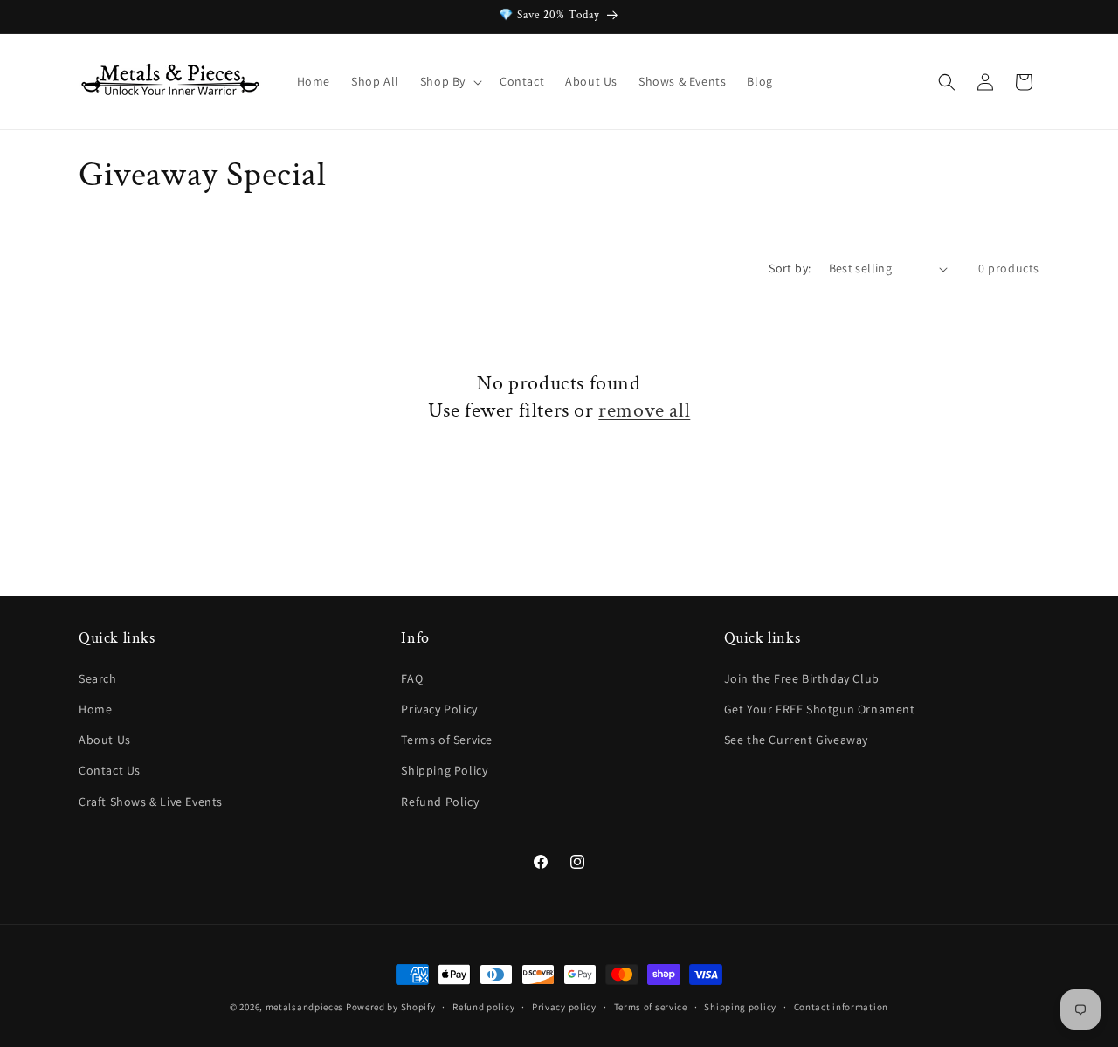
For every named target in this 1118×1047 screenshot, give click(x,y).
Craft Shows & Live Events (151, 801)
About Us (105, 739)
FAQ (412, 678)
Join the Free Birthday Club (802, 678)
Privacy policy (564, 1007)
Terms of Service (447, 739)
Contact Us (110, 770)
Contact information (841, 1007)
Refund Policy (440, 801)
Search (98, 678)
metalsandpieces (305, 1007)
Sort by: (790, 268)
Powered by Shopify (391, 1007)
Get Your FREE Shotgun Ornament (819, 709)
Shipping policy (740, 1007)
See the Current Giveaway (796, 739)
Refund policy (483, 1007)
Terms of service (650, 1007)
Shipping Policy (444, 770)
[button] (449, 81)
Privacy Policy (439, 709)
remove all (644, 410)
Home (95, 709)
